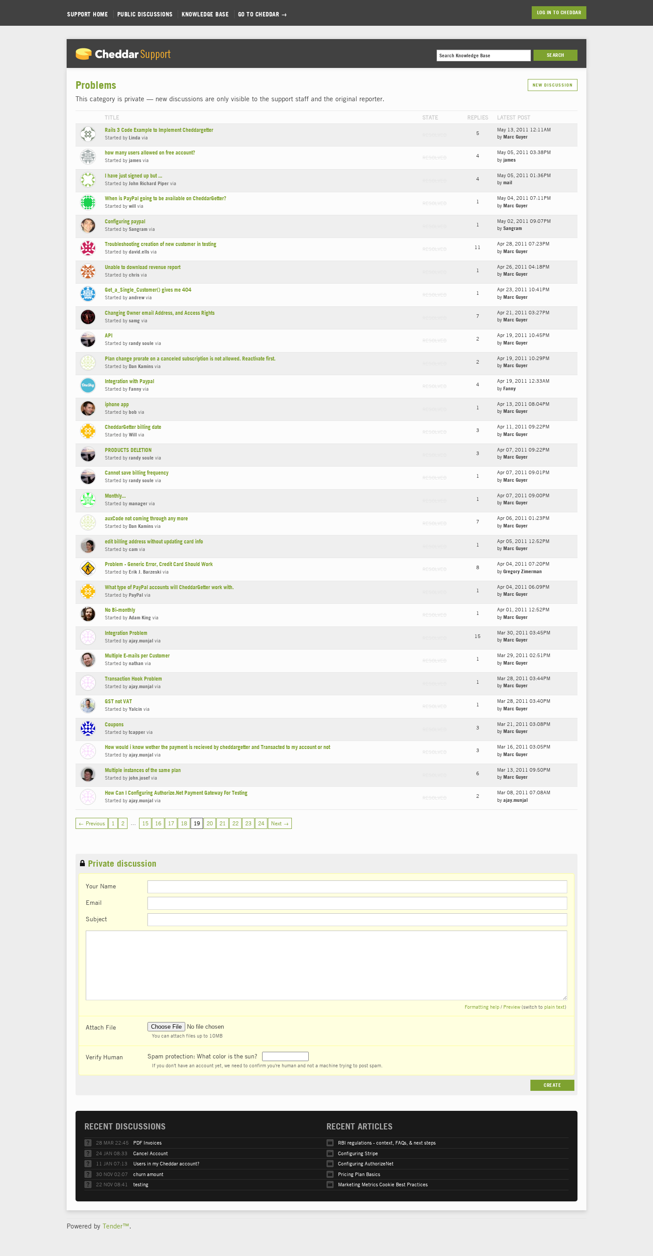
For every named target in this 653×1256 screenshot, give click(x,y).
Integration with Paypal (129, 381)
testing (140, 1184)
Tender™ (116, 1226)
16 (158, 823)
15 (145, 823)
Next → (280, 823)
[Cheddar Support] (123, 57)
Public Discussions (145, 14)
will (132, 206)
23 (248, 823)
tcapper (137, 732)
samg (134, 320)
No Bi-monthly (120, 610)
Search (556, 55)
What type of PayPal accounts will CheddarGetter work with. (169, 587)
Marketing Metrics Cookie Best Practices (383, 1184)
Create (552, 1085)
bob (133, 412)
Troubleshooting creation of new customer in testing (160, 244)
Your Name (101, 886)
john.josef (139, 778)
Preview (511, 1006)
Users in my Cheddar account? (166, 1163)
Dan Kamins (141, 366)
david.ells (139, 252)
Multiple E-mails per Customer (137, 655)
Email (94, 902)
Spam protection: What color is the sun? (203, 1056)
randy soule (141, 343)
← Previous (92, 823)
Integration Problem (126, 633)
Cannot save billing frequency (136, 472)
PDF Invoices (147, 1142)
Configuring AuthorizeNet (366, 1163)
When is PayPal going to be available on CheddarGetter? (165, 198)
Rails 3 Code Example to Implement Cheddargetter (159, 130)
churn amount (148, 1174)
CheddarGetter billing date (133, 427)
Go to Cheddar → (262, 14)
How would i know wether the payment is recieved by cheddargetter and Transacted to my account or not (217, 747)
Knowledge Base (205, 14)
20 (210, 823)
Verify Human (104, 1057)
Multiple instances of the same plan (143, 770)
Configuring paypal (125, 221)
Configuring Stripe (358, 1153)
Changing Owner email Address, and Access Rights (160, 313)
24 (261, 823)
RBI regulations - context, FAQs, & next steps (387, 1142)
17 (171, 823)
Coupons (114, 724)
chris (134, 275)
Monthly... (115, 495)
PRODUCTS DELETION (128, 450)
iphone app (117, 404)
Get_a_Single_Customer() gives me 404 (148, 289)
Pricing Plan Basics (359, 1174)
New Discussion (553, 85)
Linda (134, 138)
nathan (136, 663)
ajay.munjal (141, 641)
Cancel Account (150, 1153)
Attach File (101, 1027)
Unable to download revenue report (142, 267)
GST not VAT (118, 701)
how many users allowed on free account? (150, 152)
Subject (96, 919)
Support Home (87, 14)
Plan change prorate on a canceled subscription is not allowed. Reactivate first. (190, 358)
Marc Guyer (515, 137)
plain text (554, 1006)
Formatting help (482, 1006)
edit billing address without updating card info (154, 541)
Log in (544, 12)
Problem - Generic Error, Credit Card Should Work (159, 564)
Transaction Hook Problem (133, 678)
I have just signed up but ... (133, 175)
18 (184, 823)
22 (235, 823)
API (108, 335)
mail (507, 182)
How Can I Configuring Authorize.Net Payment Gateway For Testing (176, 792)
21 (222, 823)
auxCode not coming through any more (146, 518)
